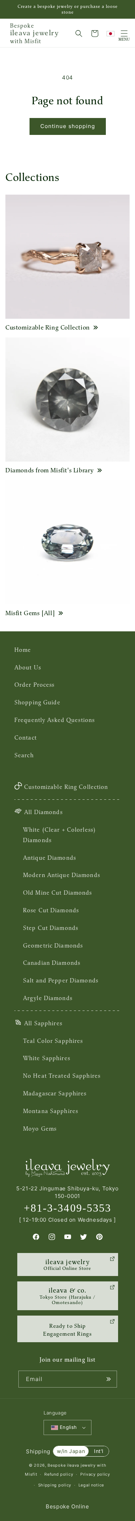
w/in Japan (71, 1451)
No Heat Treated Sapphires (61, 1075)
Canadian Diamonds (51, 962)
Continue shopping (67, 126)
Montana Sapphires (50, 1110)
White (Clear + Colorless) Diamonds (59, 835)
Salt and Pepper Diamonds (60, 980)
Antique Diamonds (49, 857)
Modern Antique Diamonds (61, 874)
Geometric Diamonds (53, 945)
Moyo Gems (40, 1128)
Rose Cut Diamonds (51, 910)
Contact (25, 737)
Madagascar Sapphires (54, 1093)
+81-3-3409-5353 (68, 1208)
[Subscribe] (109, 1379)
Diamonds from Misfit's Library (49, 470)
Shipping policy (55, 1485)
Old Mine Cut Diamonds (57, 892)
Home (22, 649)
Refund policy (58, 1474)
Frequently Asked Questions (54, 719)
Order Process (34, 684)
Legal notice (91, 1485)
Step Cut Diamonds (50, 927)
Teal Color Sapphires (53, 1040)
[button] (79, 33)
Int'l (98, 1451)
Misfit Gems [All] (30, 613)
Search (24, 755)
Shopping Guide (37, 702)
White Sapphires (46, 1058)
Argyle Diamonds (47, 998)
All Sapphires (43, 1023)
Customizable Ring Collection (47, 327)
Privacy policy (95, 1474)
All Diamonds (43, 812)
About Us (27, 667)
